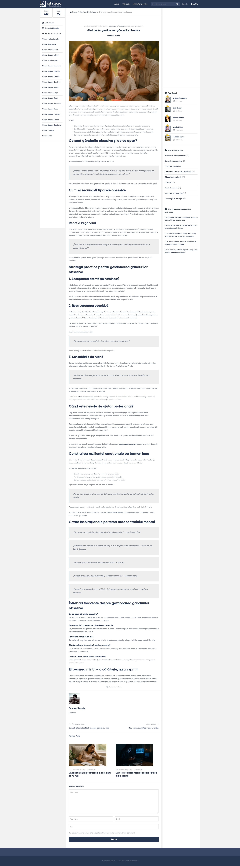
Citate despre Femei (50, 120)
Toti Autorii (49, 23)
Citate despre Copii (50, 93)
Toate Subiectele (52, 28)
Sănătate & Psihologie (117, 26)
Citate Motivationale (50, 39)
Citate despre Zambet (51, 82)
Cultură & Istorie (171, 166)
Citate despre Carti (50, 98)
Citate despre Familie (51, 77)
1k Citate (178, 120)
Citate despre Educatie (51, 103)
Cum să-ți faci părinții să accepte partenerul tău (89, 728)
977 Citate (179, 130)
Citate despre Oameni (51, 114)
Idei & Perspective (140, 4)
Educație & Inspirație (173, 177)
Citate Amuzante (49, 44)
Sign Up (194, 4)
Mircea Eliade (178, 117)
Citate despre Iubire (50, 55)
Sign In (185, 4)
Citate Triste (47, 136)
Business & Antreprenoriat (175, 156)
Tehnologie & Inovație (173, 199)
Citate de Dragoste (50, 60)
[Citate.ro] (52, 4)
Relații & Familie (171, 188)
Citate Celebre (48, 130)
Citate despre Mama (50, 87)
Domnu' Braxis (113, 36)
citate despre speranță (128, 444)
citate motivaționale (115, 512)
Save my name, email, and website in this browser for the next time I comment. (103, 833)
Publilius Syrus (178, 137)
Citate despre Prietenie (51, 66)
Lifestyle (168, 182)
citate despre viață (85, 397)
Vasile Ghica (178, 127)
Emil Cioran (177, 108)
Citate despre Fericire (51, 71)
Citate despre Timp (50, 109)
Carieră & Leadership (173, 161)
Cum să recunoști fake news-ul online (143, 728)
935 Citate (179, 140)
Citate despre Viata (50, 50)
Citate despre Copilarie (51, 125)
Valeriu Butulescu (180, 98)
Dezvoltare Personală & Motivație (178, 172)
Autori (116, 4)
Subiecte (126, 4)
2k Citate (178, 101)
